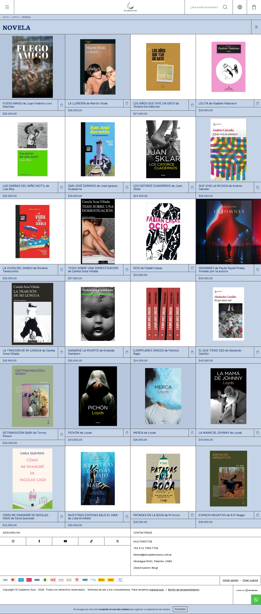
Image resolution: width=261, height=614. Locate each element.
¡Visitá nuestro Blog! (146, 567)
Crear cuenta (250, 580)
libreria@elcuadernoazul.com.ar (153, 554)
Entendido (180, 609)
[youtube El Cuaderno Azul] (65, 541)
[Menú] (7, 7)
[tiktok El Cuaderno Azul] (91, 541)
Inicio (6, 17)
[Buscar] (225, 7)
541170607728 (143, 541)
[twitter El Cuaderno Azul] (117, 541)
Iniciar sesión (230, 580)
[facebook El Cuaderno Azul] (39, 541)
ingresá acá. (156, 589)
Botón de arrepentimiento (183, 589)
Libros (15, 17)
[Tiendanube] (247, 590)
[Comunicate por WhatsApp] (256, 599)
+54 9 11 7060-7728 (146, 548)
